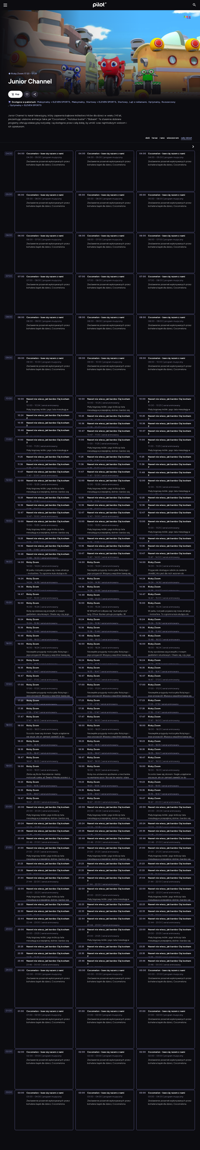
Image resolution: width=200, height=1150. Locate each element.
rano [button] (162, 138)
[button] (193, 146)
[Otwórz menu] (5, 5)
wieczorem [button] (173, 138)
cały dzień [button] (186, 138)
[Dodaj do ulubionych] (27, 94)
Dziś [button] (147, 138)
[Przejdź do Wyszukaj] (194, 4)
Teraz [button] (155, 138)
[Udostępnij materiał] (34, 94)
